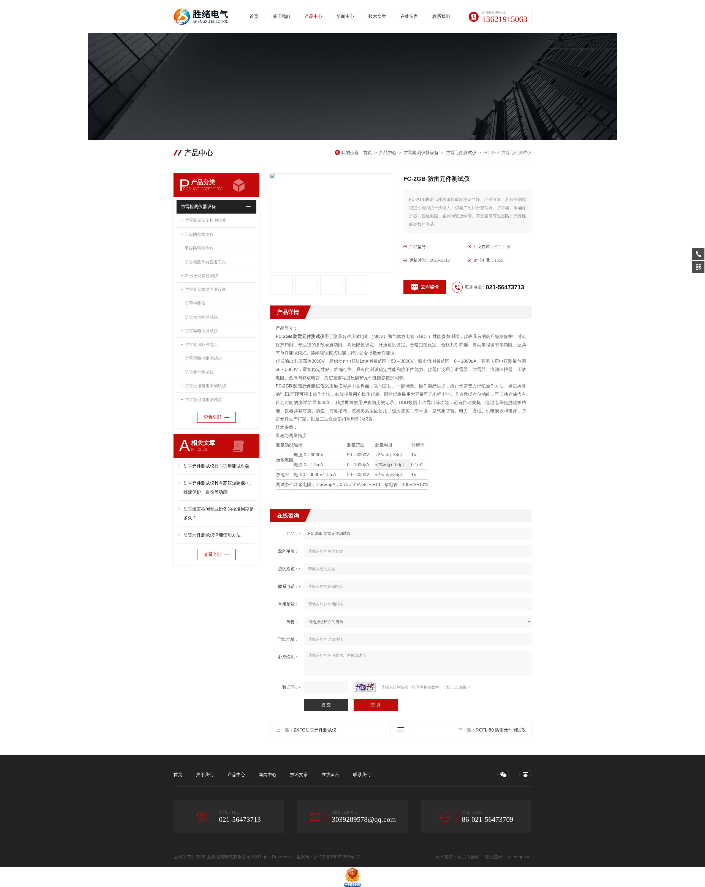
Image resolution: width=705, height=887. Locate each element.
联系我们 (441, 16)
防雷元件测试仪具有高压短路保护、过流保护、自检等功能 (218, 487)
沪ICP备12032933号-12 (337, 857)
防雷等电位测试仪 (201, 330)
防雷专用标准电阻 (201, 344)
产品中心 (313, 16)
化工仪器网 (468, 857)
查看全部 (212, 417)
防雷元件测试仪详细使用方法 (212, 535)
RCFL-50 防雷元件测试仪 (501, 730)
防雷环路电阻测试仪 (203, 358)
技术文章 (377, 16)
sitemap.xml (520, 857)
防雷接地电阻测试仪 (203, 399)
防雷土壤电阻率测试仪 (205, 385)
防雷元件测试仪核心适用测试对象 (216, 466)
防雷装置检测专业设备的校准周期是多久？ (218, 513)
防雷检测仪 (195, 303)
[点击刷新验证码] (365, 687)
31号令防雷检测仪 (201, 275)
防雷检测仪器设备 (421, 152)
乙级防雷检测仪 (199, 234)
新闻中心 (345, 16)
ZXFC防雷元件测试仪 (315, 730)
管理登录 (494, 857)
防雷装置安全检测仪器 (205, 220)
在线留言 (409, 16)
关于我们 (281, 16)
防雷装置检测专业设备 (205, 289)
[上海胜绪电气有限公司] (202, 16)
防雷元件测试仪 (461, 152)
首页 (254, 16)
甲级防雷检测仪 (199, 248)
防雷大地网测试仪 (201, 317)
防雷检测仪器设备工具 (205, 262)
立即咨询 (430, 287)
